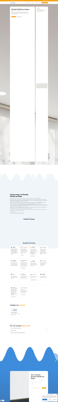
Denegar (50, 399)
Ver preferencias (55, 399)
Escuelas (32, 2)
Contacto (40, 2)
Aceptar (45, 399)
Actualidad (36, 2)
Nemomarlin (28, 2)
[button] (56, 394)
